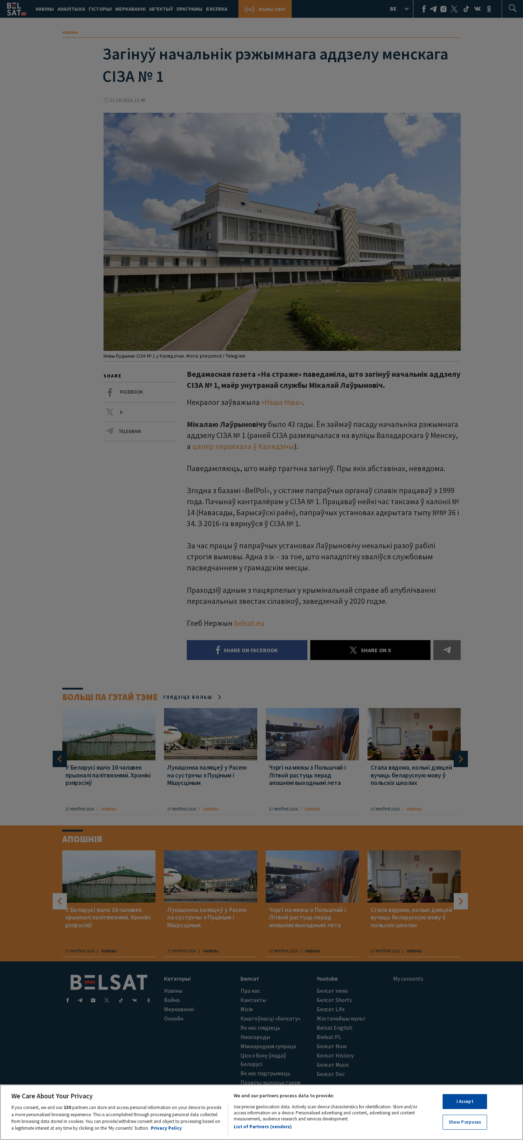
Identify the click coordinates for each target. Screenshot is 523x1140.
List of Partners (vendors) (263, 1127)
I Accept (465, 1101)
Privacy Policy (166, 1128)
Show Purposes (465, 1122)
